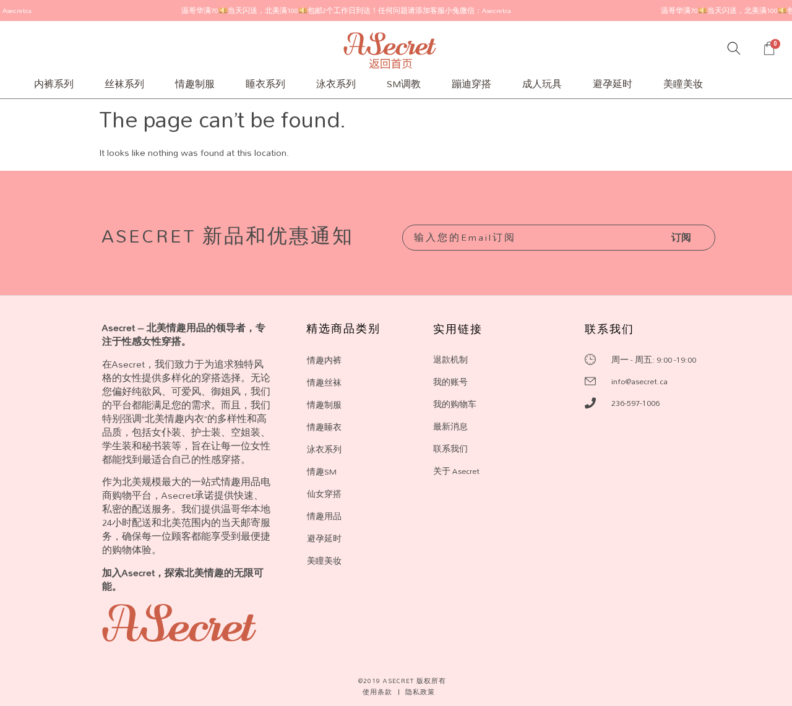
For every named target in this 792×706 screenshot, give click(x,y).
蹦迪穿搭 (471, 84)
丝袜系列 (124, 84)
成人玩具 (542, 84)
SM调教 (404, 84)
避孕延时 (612, 84)
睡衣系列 (265, 84)
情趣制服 (195, 84)
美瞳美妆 (683, 84)
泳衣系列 (336, 84)
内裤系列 (54, 84)
